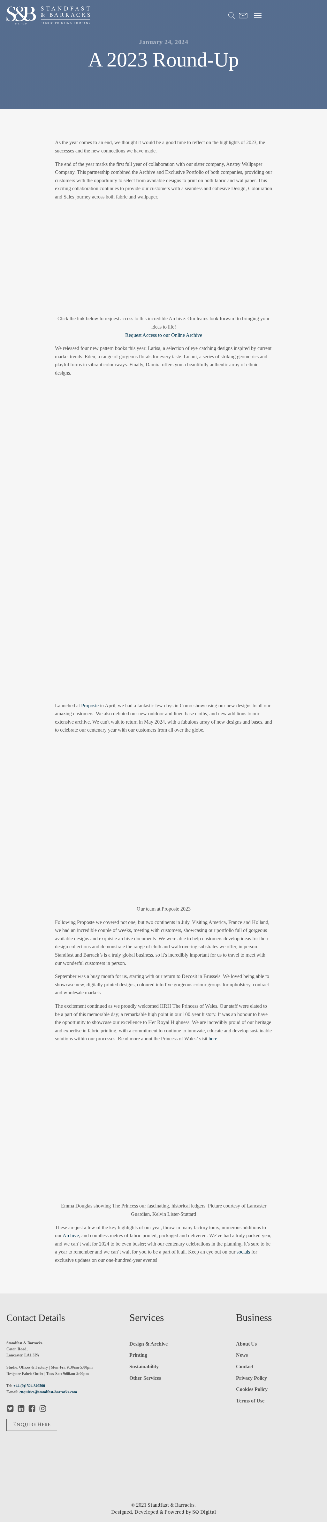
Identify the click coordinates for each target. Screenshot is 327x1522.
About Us (246, 1344)
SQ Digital (204, 1512)
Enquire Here (31, 1424)
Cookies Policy (252, 1389)
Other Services (145, 1378)
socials (243, 1251)
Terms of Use (250, 1400)
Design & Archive (148, 1344)
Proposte (90, 705)
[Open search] (231, 15)
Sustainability (144, 1366)
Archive (71, 1235)
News (242, 1355)
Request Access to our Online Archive (163, 335)
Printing (138, 1355)
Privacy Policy (251, 1378)
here (213, 1038)
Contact (244, 1366)
